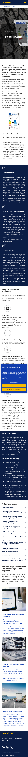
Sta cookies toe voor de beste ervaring (14, 389)
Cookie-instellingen (14, 382)
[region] (14, 378)
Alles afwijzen (14, 385)
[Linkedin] (3, 748)
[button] (25, 2)
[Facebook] (11, 748)
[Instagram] (7, 748)
